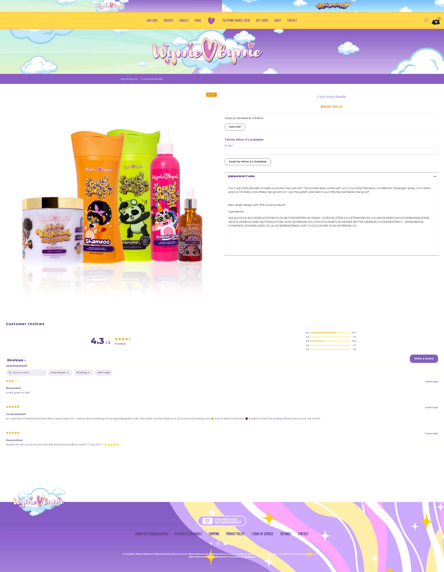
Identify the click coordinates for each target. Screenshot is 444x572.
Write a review (424, 358)
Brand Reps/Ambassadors (151, 534)
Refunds (285, 534)
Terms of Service (263, 534)
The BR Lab (249, 557)
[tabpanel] (222, 410)
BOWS (198, 20)
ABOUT (277, 20)
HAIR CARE (152, 20)
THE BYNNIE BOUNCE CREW (236, 20)
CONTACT (292, 20)
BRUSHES (168, 20)
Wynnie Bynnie (129, 79)
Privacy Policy (235, 534)
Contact (303, 534)
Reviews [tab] (16, 360)
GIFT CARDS (262, 20)
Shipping (230, 118)
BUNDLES (184, 20)
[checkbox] (104, 372)
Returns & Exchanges (188, 534)
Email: (229, 145)
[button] (331, 333)
